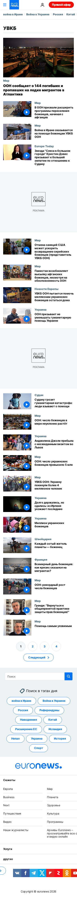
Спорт (38, 748)
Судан (39, 394)
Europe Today (44, 146)
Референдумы (49, 710)
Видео (7, 821)
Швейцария (43, 539)
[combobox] (38, 676)
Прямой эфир (61, 4)
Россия (58, 14)
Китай (70, 14)
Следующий (36, 657)
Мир (6, 80)
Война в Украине (38, 14)
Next (6, 805)
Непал (15, 738)
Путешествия (12, 813)
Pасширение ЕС (26, 729)
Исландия (55, 729)
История (60, 738)
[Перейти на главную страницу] (14, 4)
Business (8, 797)
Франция (41, 559)
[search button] (68, 676)
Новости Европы (46, 288)
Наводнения (28, 719)
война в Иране (13, 14)
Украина (40, 309)
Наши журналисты (15, 830)
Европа (8, 789)
